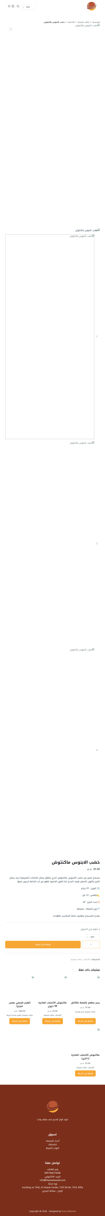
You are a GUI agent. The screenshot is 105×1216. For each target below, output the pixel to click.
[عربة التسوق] (13, 6)
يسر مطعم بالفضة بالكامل (85, 1002)
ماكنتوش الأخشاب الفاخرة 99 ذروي (52, 1004)
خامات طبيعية (76, 959)
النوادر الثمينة (52, 1148)
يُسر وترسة (79, 1011)
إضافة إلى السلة (43, 944)
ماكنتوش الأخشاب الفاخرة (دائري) (85, 1057)
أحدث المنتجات (52, 1141)
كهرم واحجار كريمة (13, 1015)
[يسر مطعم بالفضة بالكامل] (85, 987)
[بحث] (18, 6)
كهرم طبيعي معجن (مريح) (19, 1004)
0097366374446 (53, 1173)
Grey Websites (69, 1211)
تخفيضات (52, 1144)
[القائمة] (9, 6)
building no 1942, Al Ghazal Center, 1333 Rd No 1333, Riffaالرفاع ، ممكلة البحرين (52, 1189)
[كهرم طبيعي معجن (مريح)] (19, 987)
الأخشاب (86, 959)
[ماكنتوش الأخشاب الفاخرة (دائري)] (85, 1039)
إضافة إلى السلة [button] (85, 1021)
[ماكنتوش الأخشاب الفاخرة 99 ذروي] (52, 987)
